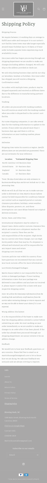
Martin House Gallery (19, 479)
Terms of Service (11, 398)
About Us (8, 382)
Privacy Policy (10, 393)
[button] (3, 9)
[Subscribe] (37, 455)
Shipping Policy (11, 403)
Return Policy (10, 387)
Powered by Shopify (33, 479)
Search (7, 376)
